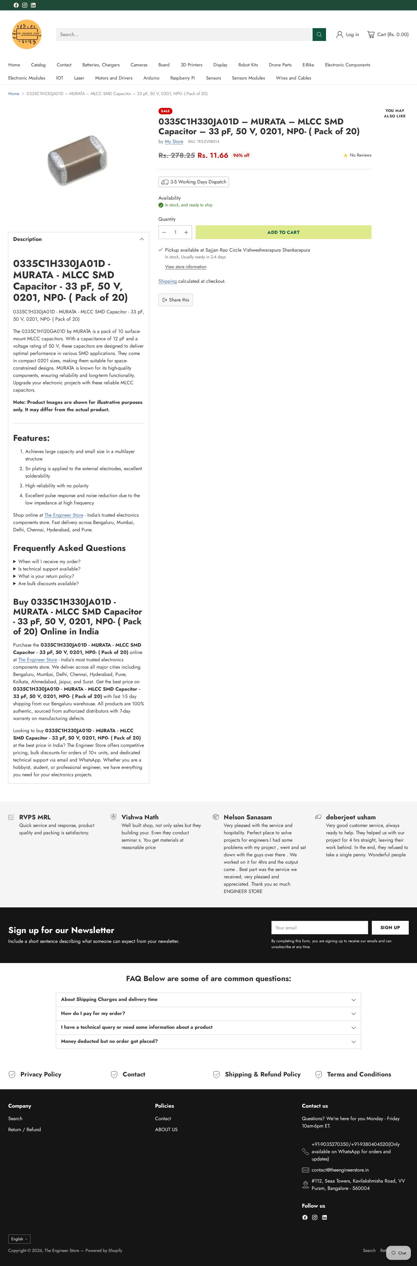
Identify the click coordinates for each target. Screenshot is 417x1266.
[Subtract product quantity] (164, 232)
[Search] (319, 34)
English (17, 1239)
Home (13, 93)
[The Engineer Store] (27, 34)
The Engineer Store (64, 515)
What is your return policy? (46, 576)
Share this (179, 299)
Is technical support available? (49, 568)
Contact (163, 1118)
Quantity (167, 219)
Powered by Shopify (103, 1250)
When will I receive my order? (49, 561)
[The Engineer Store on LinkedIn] (33, 6)
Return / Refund (24, 1129)
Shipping (167, 281)
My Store (174, 141)
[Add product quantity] (186, 232)
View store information (185, 267)
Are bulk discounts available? (48, 583)
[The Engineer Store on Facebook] (16, 6)
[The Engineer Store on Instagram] (25, 6)
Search (15, 1118)
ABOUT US (166, 1129)
